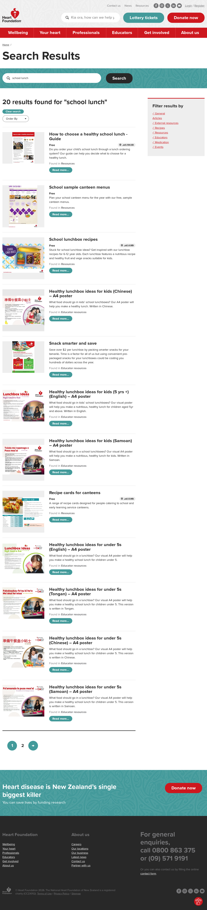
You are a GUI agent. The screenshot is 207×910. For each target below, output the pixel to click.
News (128, 5)
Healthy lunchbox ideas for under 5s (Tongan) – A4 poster (85, 592)
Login (188, 5)
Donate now (186, 17)
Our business (79, 853)
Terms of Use (44, 893)
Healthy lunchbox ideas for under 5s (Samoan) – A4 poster (85, 689)
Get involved (156, 32)
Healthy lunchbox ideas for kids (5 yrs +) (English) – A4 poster (89, 394)
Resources (142, 5)
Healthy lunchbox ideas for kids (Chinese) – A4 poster (90, 294)
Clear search (13, 111)
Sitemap (76, 893)
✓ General (159, 113)
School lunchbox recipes (73, 239)
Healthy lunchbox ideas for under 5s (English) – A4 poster (85, 547)
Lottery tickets (144, 17)
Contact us (113, 5)
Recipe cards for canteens (74, 492)
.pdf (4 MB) (129, 245)
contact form (148, 873)
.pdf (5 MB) (129, 498)
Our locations (79, 848)
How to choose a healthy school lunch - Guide (88, 136)
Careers (76, 844)
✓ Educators (160, 137)
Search (119, 78)
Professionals (86, 32)
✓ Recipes (159, 128)
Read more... (60, 170)
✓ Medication (161, 142)
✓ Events (158, 147)
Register (199, 5)
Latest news (78, 857)
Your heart (50, 32)
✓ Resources (160, 132)
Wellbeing (18, 32)
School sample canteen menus (79, 187)
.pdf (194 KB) (128, 145)
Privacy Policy (61, 893)
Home (5, 44)
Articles (157, 118)
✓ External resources (165, 123)
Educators (122, 32)
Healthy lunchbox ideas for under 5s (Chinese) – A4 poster (85, 640)
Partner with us (80, 865)
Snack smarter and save (73, 343)
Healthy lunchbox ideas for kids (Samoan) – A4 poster (90, 443)
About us (190, 32)
